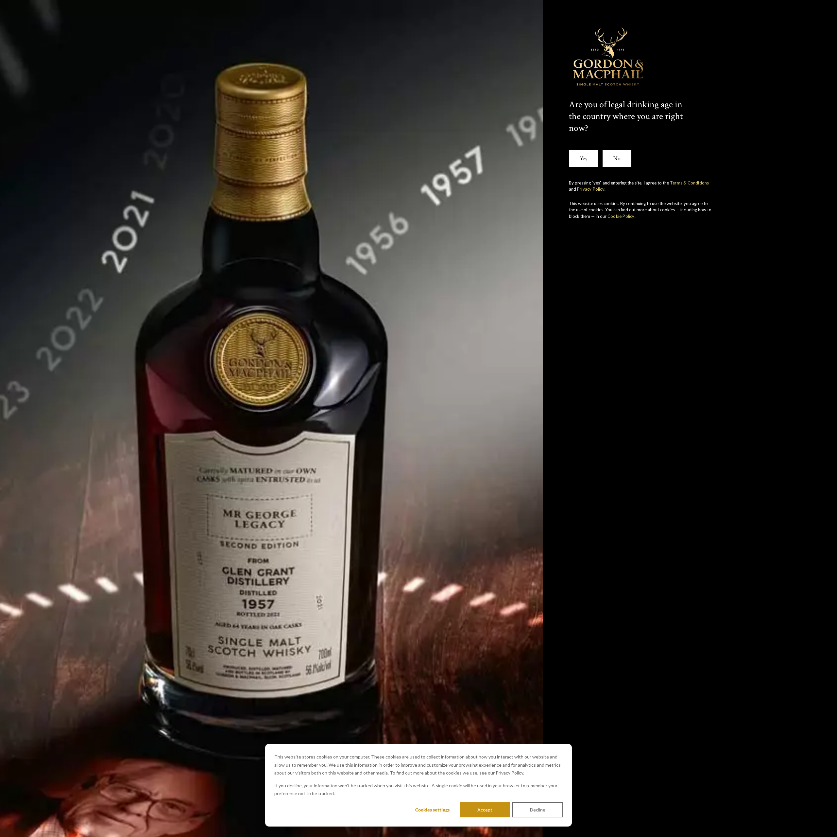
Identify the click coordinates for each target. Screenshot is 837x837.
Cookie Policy (621, 216)
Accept (484, 809)
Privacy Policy (591, 189)
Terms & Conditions (689, 182)
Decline (537, 809)
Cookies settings (432, 809)
